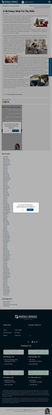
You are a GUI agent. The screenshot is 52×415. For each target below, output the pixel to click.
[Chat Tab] (26, 207)
